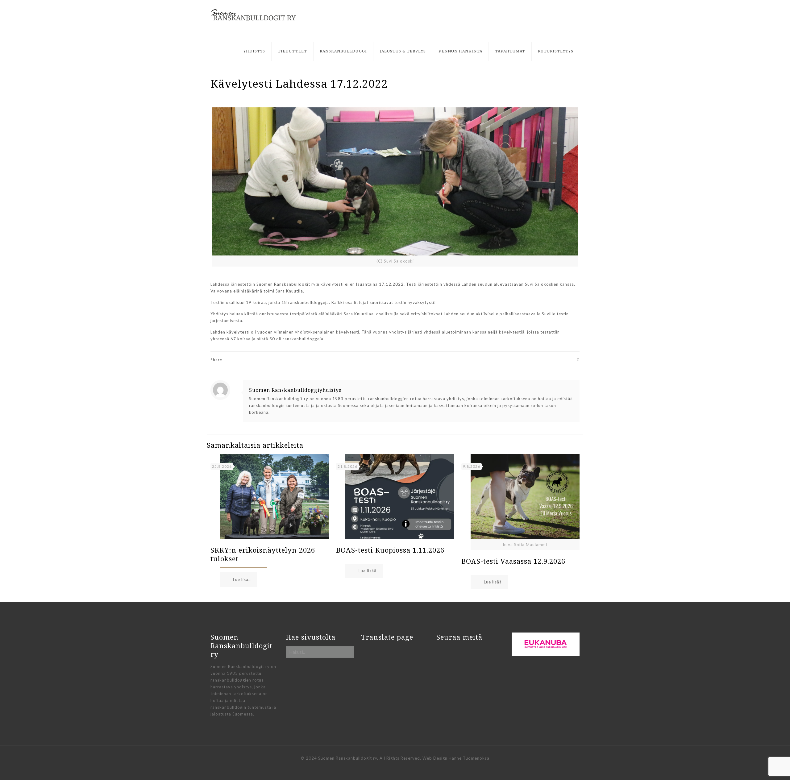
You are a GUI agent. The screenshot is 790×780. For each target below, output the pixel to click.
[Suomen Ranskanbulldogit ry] (253, 15)
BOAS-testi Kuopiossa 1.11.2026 (390, 549)
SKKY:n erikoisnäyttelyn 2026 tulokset (262, 554)
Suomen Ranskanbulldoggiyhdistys (295, 390)
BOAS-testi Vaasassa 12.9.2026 (513, 561)
